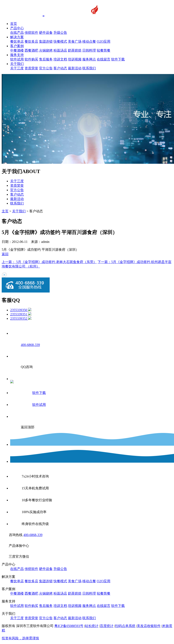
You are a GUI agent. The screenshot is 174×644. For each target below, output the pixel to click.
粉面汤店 (60, 50)
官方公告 (46, 68)
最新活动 (74, 68)
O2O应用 (103, 41)
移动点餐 (89, 41)
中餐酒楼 (17, 50)
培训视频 (74, 59)
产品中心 (17, 28)
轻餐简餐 (103, 50)
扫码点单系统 (125, 626)
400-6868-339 (32, 535)
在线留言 (103, 59)
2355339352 (19, 318)
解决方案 (17, 37)
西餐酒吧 (31, 50)
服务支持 (17, 55)
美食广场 (74, 41)
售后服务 (46, 59)
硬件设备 (46, 32)
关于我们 (17, 64)
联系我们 (89, 68)
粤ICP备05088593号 (68, 626)
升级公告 (60, 32)
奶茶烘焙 (74, 50)
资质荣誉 (31, 68)
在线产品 (17, 32)
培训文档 (60, 59)
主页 (5, 211)
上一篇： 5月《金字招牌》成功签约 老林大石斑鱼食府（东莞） (49, 262)
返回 (5, 254)
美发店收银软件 (149, 626)
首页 (13, 23)
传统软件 (31, 32)
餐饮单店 (17, 41)
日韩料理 (89, 50)
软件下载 (118, 59)
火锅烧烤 (46, 50)
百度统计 (107, 626)
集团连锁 (46, 41)
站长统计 (91, 626)
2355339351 (19, 314)
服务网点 (89, 59)
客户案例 (17, 46)
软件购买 (31, 59)
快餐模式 (60, 41)
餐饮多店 (31, 41)
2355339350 (19, 310)
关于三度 (17, 68)
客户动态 (60, 68)
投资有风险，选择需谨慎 (20, 638)
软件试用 (17, 59)
